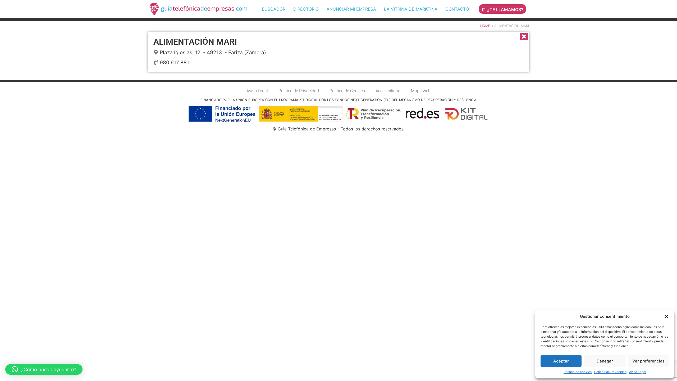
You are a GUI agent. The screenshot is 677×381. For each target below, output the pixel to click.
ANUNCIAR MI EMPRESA (351, 9)
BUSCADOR (273, 9)
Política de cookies (578, 372)
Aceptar (561, 361)
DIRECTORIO (306, 9)
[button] (666, 316)
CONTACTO (457, 9)
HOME (485, 26)
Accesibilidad (388, 90)
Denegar (605, 361)
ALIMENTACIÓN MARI (195, 42)
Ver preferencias (648, 361)
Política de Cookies (347, 90)
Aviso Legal (637, 372)
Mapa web (421, 90)
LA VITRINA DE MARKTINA (410, 9)
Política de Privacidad (610, 372)
